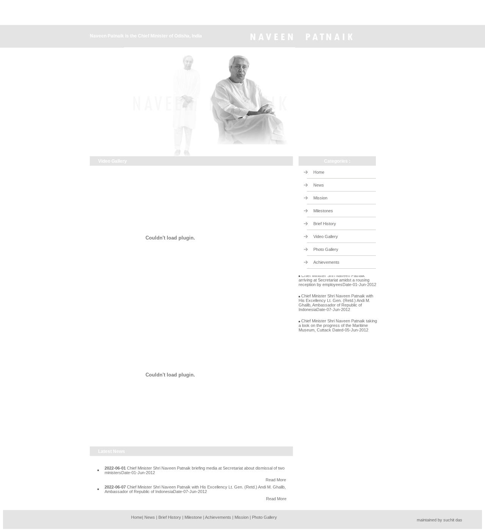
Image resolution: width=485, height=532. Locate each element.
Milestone (193, 517)
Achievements (326, 262)
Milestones (323, 210)
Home (318, 172)
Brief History (324, 223)
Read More (276, 480)
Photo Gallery (325, 249)
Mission (320, 198)
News (318, 185)
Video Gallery (325, 236)
